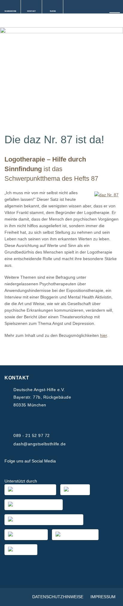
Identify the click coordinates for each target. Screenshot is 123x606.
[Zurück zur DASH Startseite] (2, 21)
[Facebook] (65, 461)
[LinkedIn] (94, 461)
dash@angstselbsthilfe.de (39, 443)
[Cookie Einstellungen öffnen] (112, 598)
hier (103, 335)
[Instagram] (79, 461)
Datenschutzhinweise (57, 596)
